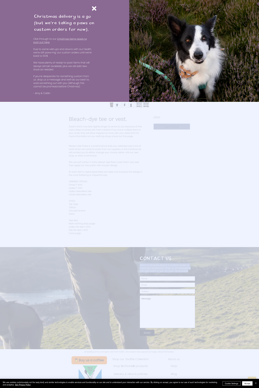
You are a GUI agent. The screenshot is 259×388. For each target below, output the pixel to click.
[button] (94, 8)
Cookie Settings (231, 383)
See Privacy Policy (23, 384)
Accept (247, 383)
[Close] (255, 383)
